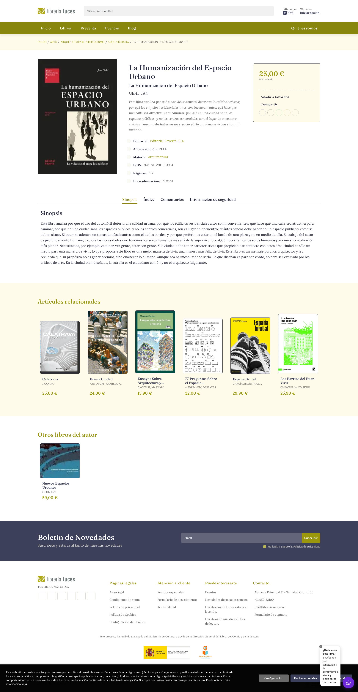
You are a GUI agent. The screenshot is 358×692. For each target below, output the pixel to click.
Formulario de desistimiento (177, 599)
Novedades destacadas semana (226, 599)
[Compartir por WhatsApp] (279, 112)
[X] (61, 596)
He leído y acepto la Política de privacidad (294, 546)
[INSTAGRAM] (52, 596)
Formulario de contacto (271, 614)
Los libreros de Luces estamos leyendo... (225, 609)
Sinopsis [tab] (129, 199)
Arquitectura (118, 42)
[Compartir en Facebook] (262, 112)
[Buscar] (268, 11)
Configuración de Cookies (127, 622)
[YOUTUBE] (81, 596)
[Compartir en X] (270, 112)
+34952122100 (264, 599)
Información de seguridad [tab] (213, 199)
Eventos (210, 592)
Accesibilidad (166, 607)
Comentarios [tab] (172, 199)
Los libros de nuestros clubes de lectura (225, 621)
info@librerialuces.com (270, 607)
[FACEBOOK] (42, 596)
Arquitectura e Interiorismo (82, 42)
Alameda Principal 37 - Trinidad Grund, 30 (284, 592)
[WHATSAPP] (91, 596)
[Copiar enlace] (295, 112)
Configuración (273, 678)
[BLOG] (71, 596)
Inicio (42, 42)
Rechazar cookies (305, 678)
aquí (24, 684)
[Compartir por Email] (287, 112)
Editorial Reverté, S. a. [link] (167, 141)
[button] (290, 11)
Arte (53, 42)
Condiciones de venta (124, 599)
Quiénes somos (304, 28)
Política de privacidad (124, 607)
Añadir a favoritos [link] (275, 97)
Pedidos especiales (170, 592)
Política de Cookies (122, 614)
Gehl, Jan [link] (138, 93)
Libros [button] (65, 28)
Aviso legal (116, 592)
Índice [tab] (149, 199)
